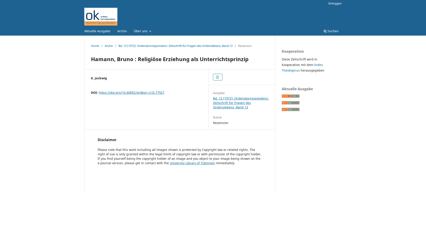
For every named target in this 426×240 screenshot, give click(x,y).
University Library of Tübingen (192, 163)
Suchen (333, 31)
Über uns (141, 31)
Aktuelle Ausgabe (97, 31)
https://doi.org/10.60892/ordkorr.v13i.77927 (131, 92)
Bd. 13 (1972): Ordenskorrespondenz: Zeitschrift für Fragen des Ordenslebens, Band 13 (175, 46)
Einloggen (335, 3)
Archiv (122, 31)
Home (95, 46)
